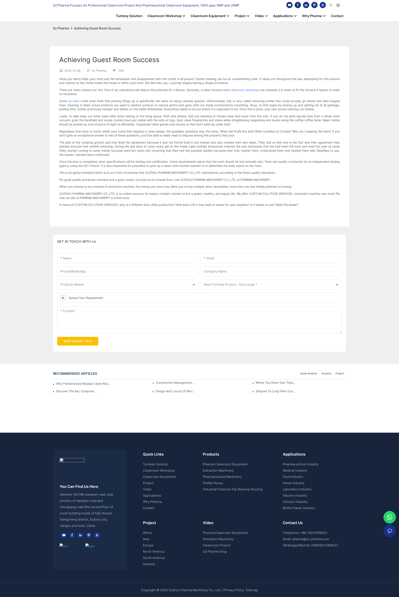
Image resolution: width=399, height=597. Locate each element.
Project (340, 373)
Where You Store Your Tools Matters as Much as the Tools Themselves (276, 382)
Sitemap (251, 590)
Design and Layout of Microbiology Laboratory (176, 391)
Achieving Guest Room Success (97, 28)
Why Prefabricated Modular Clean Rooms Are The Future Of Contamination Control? (83, 383)
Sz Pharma (61, 28)
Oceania (326, 373)
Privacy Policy (234, 590)
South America (308, 373)
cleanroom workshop (244, 90)
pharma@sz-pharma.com (310, 539)
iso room (74, 101)
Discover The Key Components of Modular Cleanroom (76, 391)
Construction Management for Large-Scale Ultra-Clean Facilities (176, 382)
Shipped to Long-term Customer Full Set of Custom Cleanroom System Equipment (276, 391)
